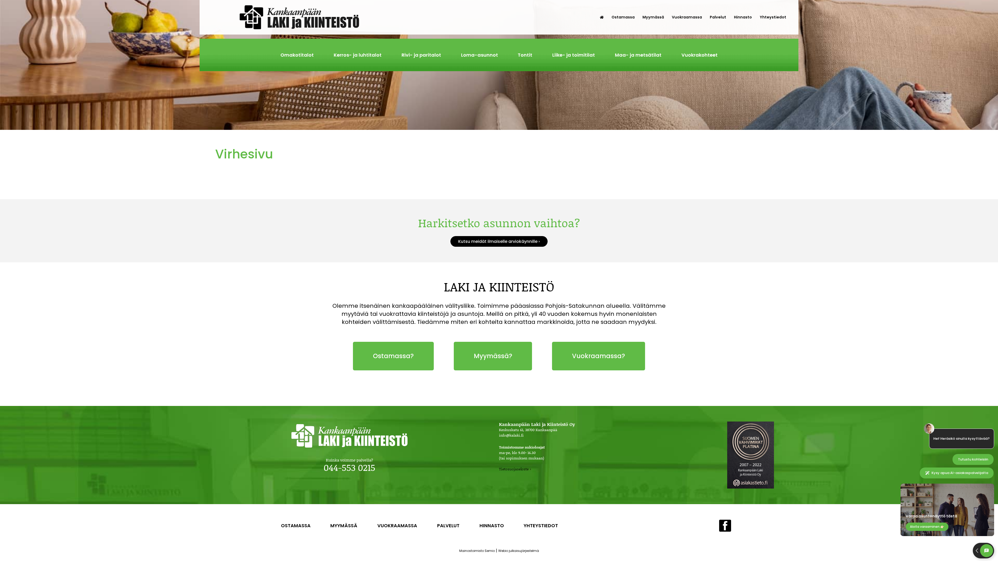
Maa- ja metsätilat (638, 55)
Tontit (525, 55)
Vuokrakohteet (699, 55)
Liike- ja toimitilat (573, 55)
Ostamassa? (393, 356)
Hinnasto (743, 17)
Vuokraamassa (687, 17)
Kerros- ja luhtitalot (358, 55)
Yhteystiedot (773, 17)
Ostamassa (623, 17)
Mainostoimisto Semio (477, 551)
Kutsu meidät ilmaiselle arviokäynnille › (499, 241)
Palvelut (718, 17)
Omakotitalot (297, 55)
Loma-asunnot (479, 55)
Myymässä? (493, 356)
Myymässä (653, 17)
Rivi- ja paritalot (421, 55)
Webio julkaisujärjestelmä (518, 551)
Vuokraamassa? (598, 356)
